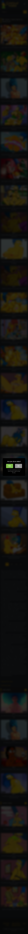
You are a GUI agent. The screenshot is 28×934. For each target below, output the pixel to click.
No (18, 466)
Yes (9, 466)
